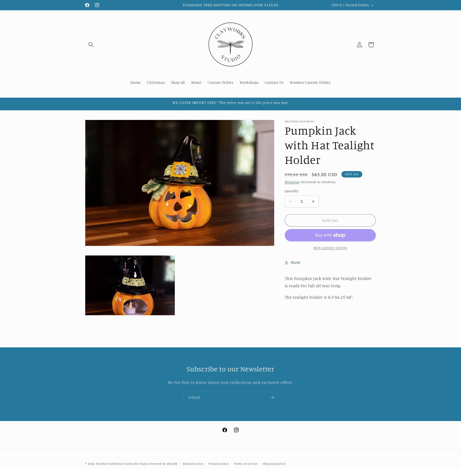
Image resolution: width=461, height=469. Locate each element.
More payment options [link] (330, 248)
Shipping (292, 182)
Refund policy (193, 463)
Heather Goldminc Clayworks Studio (122, 463)
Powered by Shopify (163, 463)
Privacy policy (218, 463)
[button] (91, 44)
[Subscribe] (272, 397)
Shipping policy (274, 463)
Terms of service (246, 463)
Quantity (292, 191)
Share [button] (295, 262)
